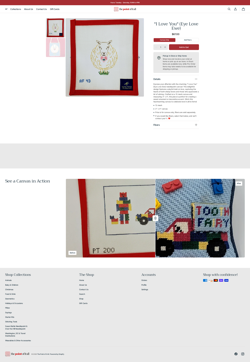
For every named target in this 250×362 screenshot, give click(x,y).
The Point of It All (43, 354)
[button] (229, 9)
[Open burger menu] (6, 9)
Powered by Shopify (57, 354)
